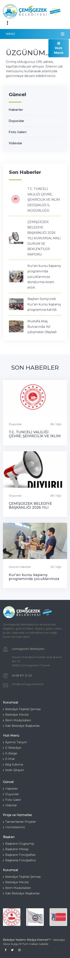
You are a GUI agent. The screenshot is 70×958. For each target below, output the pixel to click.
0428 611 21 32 (22, 675)
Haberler (16, 110)
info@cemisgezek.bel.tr (28, 684)
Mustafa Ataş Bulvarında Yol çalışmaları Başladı (42, 326)
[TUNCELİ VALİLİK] (11, 917)
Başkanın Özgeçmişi (19, 843)
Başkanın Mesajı (16, 849)
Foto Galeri (17, 132)
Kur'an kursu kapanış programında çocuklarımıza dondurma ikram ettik (44, 276)
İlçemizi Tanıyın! (16, 742)
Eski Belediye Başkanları (22, 726)
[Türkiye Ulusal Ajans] (58, 917)
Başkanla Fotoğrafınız (20, 860)
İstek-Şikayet (14, 770)
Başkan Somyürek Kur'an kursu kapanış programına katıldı (44, 304)
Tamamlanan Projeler (20, 821)
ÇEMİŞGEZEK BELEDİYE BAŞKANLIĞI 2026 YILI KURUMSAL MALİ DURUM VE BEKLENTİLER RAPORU (44, 238)
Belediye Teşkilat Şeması (23, 709)
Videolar (15, 143)
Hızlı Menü (58, 50)
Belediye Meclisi (17, 714)
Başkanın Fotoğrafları (20, 855)
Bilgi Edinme (14, 764)
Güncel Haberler (20, 567)
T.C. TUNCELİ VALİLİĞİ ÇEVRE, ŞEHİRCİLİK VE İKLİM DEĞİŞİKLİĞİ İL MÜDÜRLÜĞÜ (43, 199)
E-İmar (10, 759)
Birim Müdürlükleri (18, 720)
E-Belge (11, 753)
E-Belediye (13, 747)
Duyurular (16, 121)
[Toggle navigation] (7, 23)
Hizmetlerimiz (15, 827)
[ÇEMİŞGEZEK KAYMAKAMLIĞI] (35, 917)
